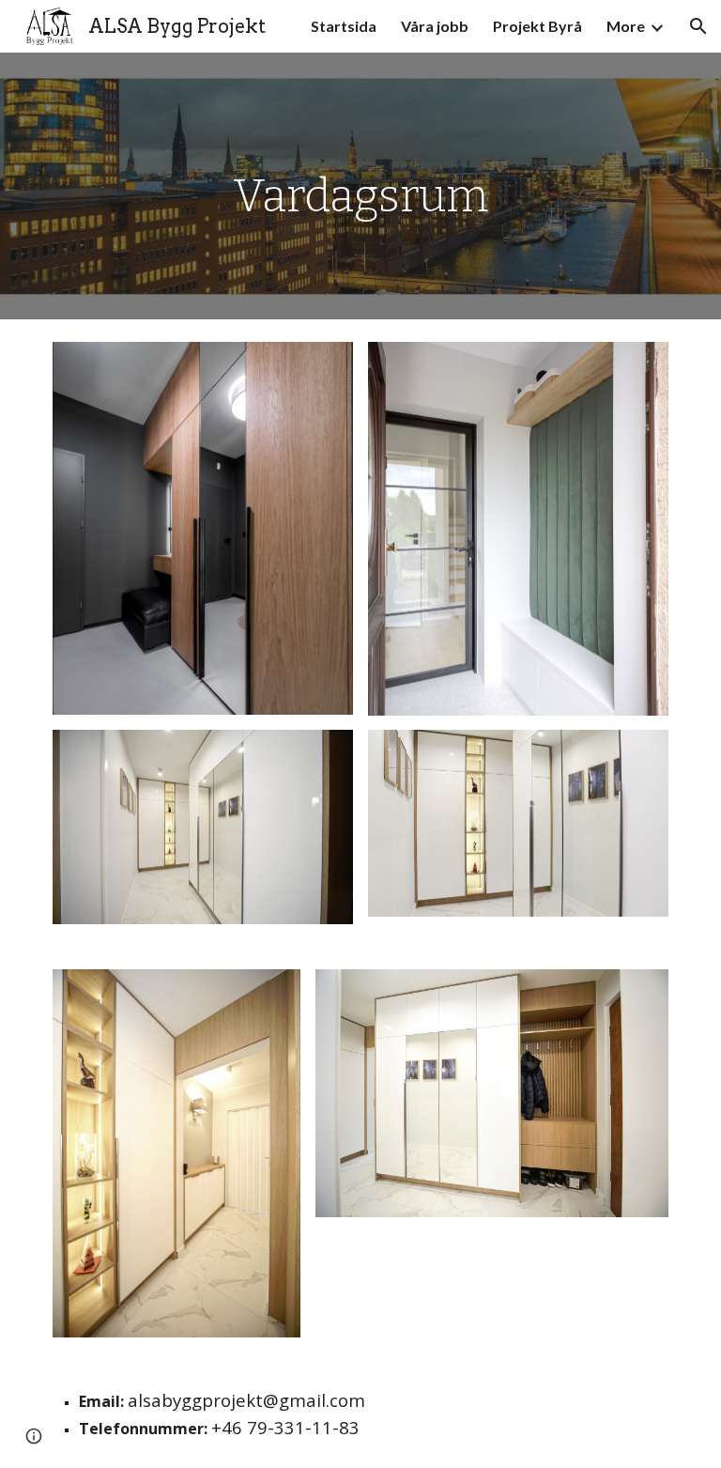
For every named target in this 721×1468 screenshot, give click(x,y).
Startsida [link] (343, 26)
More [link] (625, 26)
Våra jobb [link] (434, 26)
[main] (360, 186)
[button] (698, 26)
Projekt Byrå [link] (537, 26)
